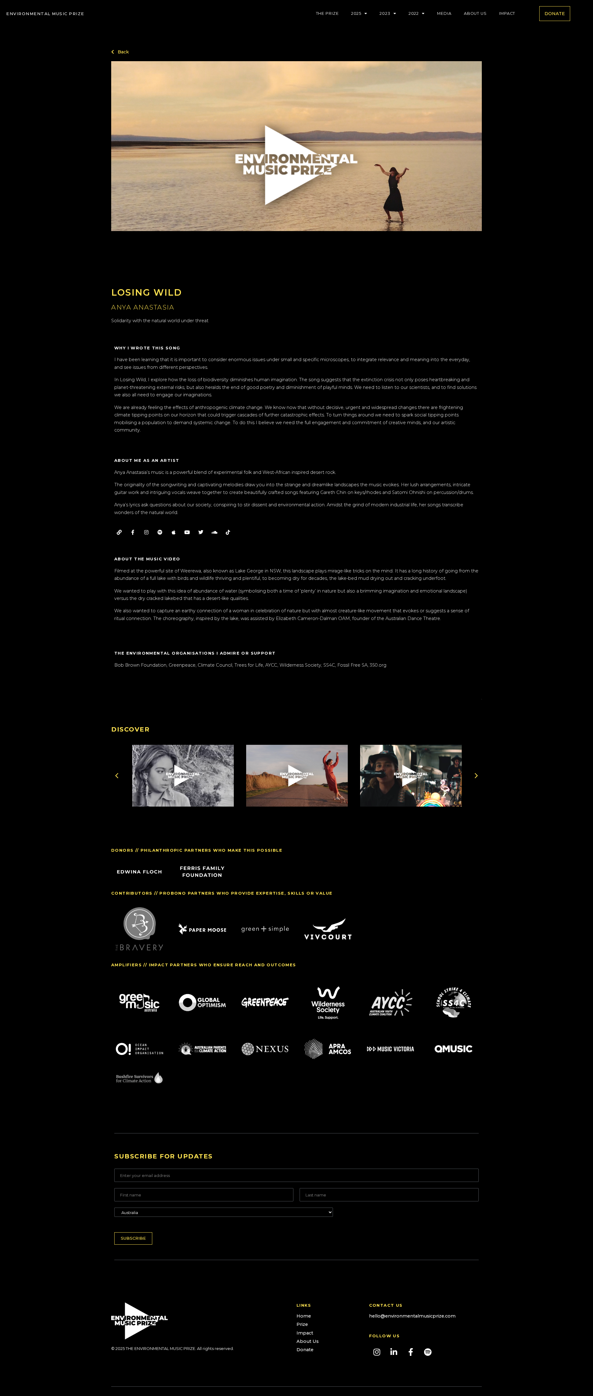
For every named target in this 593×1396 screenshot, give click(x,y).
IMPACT (507, 13)
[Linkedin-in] (394, 1352)
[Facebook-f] (133, 532)
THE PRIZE (327, 13)
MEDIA (444, 13)
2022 (414, 13)
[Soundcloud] (214, 532)
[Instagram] (146, 532)
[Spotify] (160, 532)
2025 (356, 13)
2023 (385, 13)
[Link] (119, 532)
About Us (475, 13)
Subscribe (133, 1238)
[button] (296, 165)
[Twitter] (201, 532)
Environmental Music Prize (45, 13)
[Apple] (174, 532)
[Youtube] (187, 532)
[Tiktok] (228, 532)
